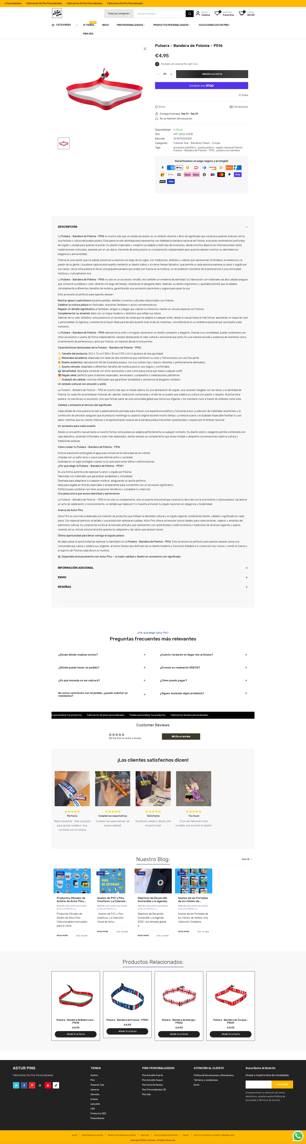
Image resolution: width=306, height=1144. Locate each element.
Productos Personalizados (171, 25)
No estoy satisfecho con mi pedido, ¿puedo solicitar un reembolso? (93, 694)
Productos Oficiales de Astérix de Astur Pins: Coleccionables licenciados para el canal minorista (71, 900)
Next (247, 1006)
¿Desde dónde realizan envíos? (78, 654)
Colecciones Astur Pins (214, 25)
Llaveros (95, 1089)
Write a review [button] (181, 736)
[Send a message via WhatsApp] (298, 1136)
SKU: (157, 134)
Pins (93, 1080)
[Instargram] (40, 1085)
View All (245, 859)
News (60, 873)
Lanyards (95, 1104)
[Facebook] (24, 1085)
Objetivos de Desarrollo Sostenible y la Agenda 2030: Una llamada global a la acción (152, 900)
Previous (59, 1006)
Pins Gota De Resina (152, 1085)
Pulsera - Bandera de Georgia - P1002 (179, 1021)
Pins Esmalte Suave (152, 1080)
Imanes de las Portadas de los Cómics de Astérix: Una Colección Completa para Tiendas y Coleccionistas (193, 900)
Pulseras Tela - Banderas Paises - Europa (196, 143)
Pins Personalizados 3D (154, 1089)
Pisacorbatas (97, 1118)
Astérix (94, 1075)
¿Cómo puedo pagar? (173, 680)
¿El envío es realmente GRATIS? (180, 667)
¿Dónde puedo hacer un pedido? (78, 667)
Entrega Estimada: (170, 113)
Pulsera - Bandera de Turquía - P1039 (230, 1021)
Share (244, 95)
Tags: (158, 147)
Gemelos (95, 1094)
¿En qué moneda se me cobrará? (79, 680)
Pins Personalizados (130, 25)
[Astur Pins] (57, 13)
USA (93, 1108)
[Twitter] (16, 1085)
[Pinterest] (32, 1085)
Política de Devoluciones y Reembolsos (214, 1075)
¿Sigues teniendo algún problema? (182, 693)
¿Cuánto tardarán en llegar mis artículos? (186, 654)
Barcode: (160, 138)
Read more (62, 935)
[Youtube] (48, 1085)
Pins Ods (88, 33)
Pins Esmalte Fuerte (152, 1075)
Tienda (90, 24)
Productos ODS (98, 1113)
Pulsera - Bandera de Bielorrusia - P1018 (76, 1021)
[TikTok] (56, 1085)
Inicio (105, 25)
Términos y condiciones (206, 1080)
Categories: (161, 143)
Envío (196, 1085)
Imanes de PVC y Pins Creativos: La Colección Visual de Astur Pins (112, 900)
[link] (72, 881)
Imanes (94, 1099)
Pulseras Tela (97, 1085)
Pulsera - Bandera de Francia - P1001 (127, 1020)
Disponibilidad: (163, 129)
